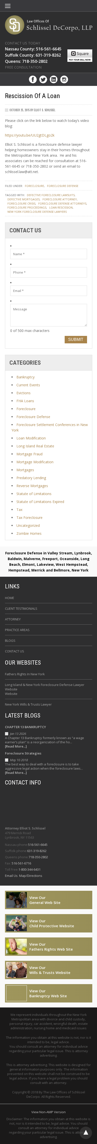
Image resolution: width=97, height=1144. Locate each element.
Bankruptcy (25, 377)
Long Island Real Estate (35, 446)
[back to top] (86, 1133)
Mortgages (25, 469)
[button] (7, 6)
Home (9, 598)
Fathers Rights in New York (25, 674)
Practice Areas (17, 630)
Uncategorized (28, 525)
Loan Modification (31, 438)
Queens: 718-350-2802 (26, 61)
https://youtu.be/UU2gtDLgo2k (29, 135)
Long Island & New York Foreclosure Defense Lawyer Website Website (44, 689)
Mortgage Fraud (29, 454)
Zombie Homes (29, 533)
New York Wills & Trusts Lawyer (28, 704)
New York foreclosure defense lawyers (37, 212)
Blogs (10, 640)
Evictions (23, 393)
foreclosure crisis (21, 203)
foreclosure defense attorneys (62, 203)
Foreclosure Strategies (23, 753)
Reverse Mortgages (32, 485)
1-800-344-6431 (29, 869)
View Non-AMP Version (48, 1112)
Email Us (11, 875)
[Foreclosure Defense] (48, 25)
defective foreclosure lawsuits (51, 195)
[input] (48, 254)
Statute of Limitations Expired (40, 501)
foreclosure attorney (60, 199)
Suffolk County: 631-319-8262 (33, 55)
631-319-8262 (37, 851)
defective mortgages (23, 199)
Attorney (13, 619)
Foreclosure (34, 186)
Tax (19, 509)
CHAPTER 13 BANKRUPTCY (25, 727)
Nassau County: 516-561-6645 (33, 49)
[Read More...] (16, 746)
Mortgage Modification (34, 462)
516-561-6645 (38, 844)
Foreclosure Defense (62, 186)
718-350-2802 (38, 857)
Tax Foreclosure (29, 517)
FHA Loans (25, 400)
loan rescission (61, 207)
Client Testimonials (21, 608)
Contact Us (14, 651)
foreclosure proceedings (26, 207)
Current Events (28, 385)
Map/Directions (30, 875)
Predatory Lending (31, 477)
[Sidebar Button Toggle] (7, 6)
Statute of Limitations (33, 493)
